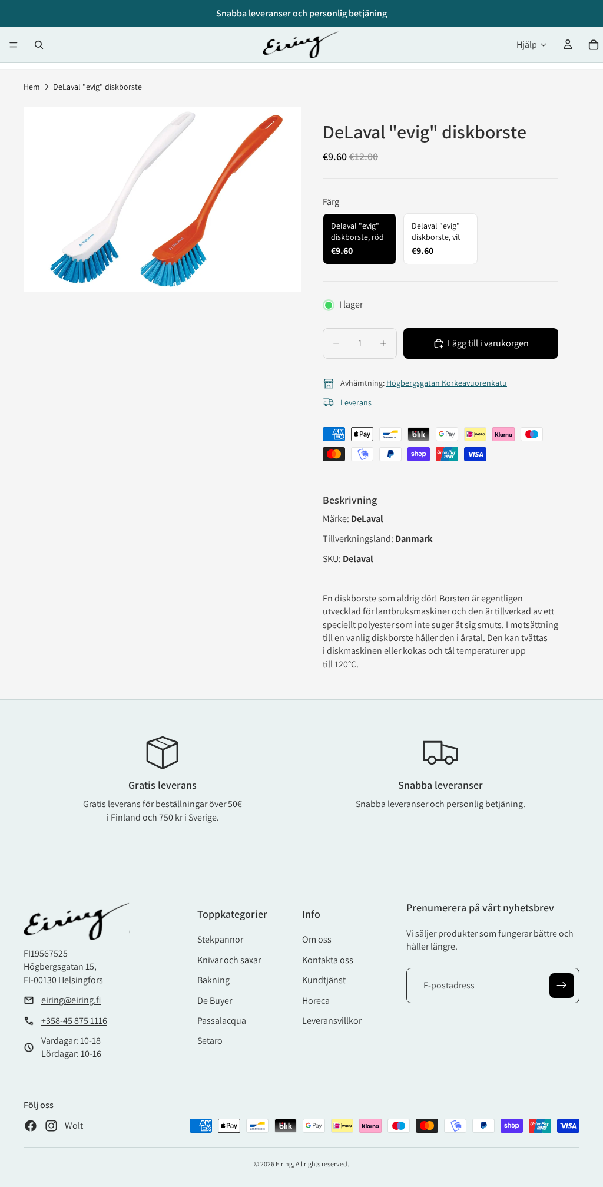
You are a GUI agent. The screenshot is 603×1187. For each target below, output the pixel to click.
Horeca (316, 1000)
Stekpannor (220, 939)
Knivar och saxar (229, 960)
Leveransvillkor (332, 1020)
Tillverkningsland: (359, 539)
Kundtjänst (324, 980)
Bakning (213, 980)
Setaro (210, 1040)
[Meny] (13, 44)
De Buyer (214, 1000)
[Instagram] (51, 1126)
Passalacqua (221, 1020)
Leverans (356, 402)
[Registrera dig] (561, 985)
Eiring (284, 1163)
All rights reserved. (322, 1163)
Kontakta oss (327, 960)
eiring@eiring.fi (71, 1000)
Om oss (317, 939)
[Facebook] (31, 1126)
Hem (32, 86)
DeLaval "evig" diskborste (97, 86)
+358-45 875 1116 (74, 1020)
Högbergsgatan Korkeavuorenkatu (446, 383)
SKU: (333, 559)
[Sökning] (39, 45)
